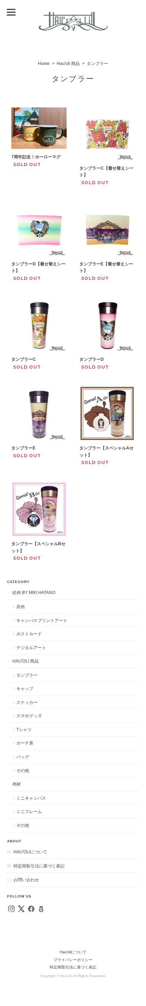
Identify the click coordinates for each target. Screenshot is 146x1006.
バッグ (22, 756)
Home (44, 63)
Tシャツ (24, 729)
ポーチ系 (24, 743)
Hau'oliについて (30, 851)
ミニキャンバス (31, 798)
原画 (20, 606)
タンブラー (27, 675)
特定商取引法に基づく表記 (38, 866)
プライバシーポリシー (73, 960)
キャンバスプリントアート (41, 620)
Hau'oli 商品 (68, 63)
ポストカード (29, 633)
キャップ (24, 688)
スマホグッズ (29, 715)
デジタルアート (31, 647)
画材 (16, 784)
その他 (22, 770)
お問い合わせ (26, 879)
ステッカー (27, 702)
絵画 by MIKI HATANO (33, 592)
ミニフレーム (29, 811)
